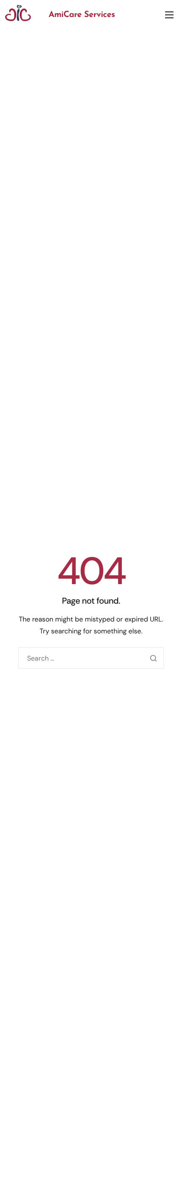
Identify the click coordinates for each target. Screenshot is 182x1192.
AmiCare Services (82, 15)
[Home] (18, 12)
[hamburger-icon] (169, 14)
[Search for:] (91, 658)
